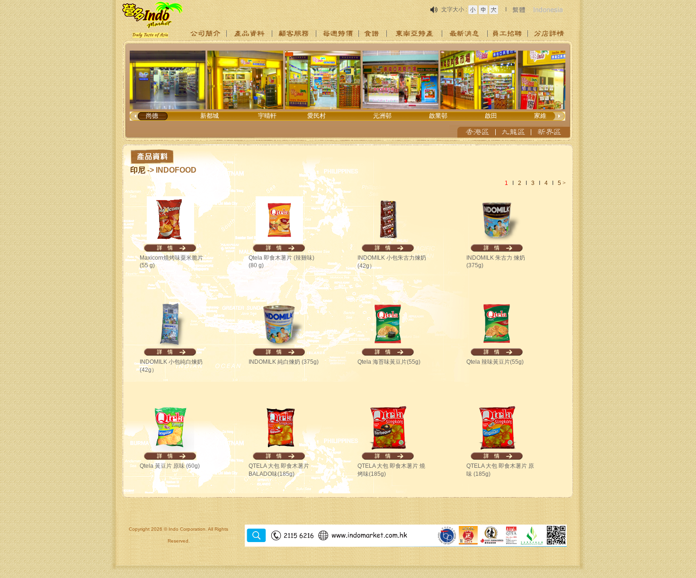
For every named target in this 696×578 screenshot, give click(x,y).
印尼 (137, 170)
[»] (205, 33)
